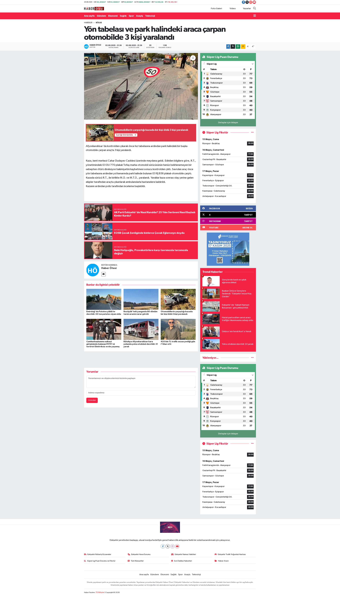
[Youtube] (177, 546)
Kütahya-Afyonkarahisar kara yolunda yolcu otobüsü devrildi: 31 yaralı (141, 344)
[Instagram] (172, 546)
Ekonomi (113, 16)
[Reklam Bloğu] (228, 249)
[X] (167, 546)
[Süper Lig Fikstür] (252, 132)
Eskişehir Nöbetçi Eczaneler (99, 554)
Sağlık (123, 16)
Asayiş (139, 16)
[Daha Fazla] (243, 46)
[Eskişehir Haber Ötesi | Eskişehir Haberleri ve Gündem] (94, 8)
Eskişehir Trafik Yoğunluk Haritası (232, 554)
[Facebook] (163, 546)
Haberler (88, 23)
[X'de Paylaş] (233, 46)
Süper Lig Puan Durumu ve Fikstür (101, 561)
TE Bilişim (100, 592)
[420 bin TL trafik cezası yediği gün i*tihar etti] (178, 329)
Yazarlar (247, 8)
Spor (131, 16)
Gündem (101, 16)
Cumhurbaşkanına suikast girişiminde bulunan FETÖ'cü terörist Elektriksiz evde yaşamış (103, 344)
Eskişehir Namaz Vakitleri (185, 554)
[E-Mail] (103, 274)
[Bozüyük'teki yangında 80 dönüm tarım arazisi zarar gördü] (141, 299)
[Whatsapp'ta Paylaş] (238, 46)
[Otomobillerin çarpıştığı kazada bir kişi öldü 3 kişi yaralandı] (178, 299)
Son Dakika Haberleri (183, 561)
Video (233, 8)
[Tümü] (252, 358)
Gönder (92, 400)
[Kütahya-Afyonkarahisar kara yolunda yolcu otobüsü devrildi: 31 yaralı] (141, 329)
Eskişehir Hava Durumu (140, 554)
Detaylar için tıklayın (228, 122)
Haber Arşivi (223, 561)
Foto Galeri (216, 8)
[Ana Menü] (254, 16)
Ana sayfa (89, 16)
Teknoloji (150, 16)
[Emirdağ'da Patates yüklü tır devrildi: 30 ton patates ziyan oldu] (103, 299)
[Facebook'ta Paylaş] (228, 46)
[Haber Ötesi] (92, 270)
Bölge (99, 23)
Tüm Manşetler (137, 561)
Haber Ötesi (109, 268)
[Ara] (254, 8)
